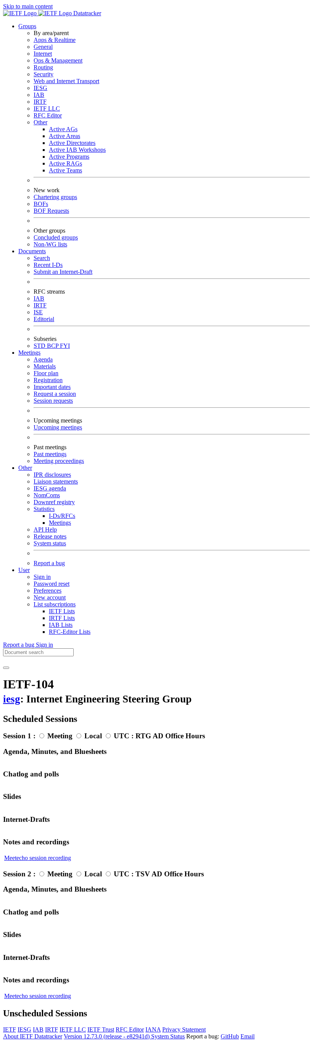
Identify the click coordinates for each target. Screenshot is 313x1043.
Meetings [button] (29, 352)
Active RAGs (65, 163)
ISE (38, 312)
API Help (45, 529)
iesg (11, 699)
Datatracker (86, 13)
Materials (45, 366)
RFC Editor (48, 115)
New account (50, 597)
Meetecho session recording (37, 858)
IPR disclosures (52, 474)
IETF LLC (47, 108)
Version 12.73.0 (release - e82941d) (107, 1036)
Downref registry (54, 502)
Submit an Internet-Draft (63, 271)
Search (42, 258)
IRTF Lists (62, 618)
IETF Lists (62, 611)
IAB (39, 95)
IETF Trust (100, 1029)
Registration (48, 380)
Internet (43, 53)
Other (40, 122)
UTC (121, 736)
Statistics (44, 509)
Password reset (51, 583)
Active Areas (64, 136)
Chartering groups (55, 197)
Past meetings (50, 454)
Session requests (53, 400)
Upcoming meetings (58, 427)
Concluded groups (56, 237)
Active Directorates (72, 143)
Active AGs (63, 129)
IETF (9, 1029)
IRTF (40, 101)
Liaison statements (56, 481)
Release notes (50, 536)
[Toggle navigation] (6, 668)
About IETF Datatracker (32, 1036)
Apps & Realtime (55, 40)
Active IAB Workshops (77, 149)
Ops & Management (58, 60)
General (43, 46)
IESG (40, 88)
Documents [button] (32, 251)
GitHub (230, 1036)
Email (247, 1036)
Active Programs (69, 156)
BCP (53, 345)
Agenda (43, 359)
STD (40, 345)
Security (43, 74)
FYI (65, 345)
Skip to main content (28, 6)
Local (93, 736)
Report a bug (49, 563)
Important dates (52, 387)
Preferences (47, 590)
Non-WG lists (50, 244)
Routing (43, 67)
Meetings (60, 522)
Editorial (44, 319)
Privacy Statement (184, 1029)
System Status (168, 1036)
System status (50, 543)
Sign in (42, 577)
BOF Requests (51, 210)
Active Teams (65, 170)
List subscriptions (55, 604)
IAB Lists (61, 625)
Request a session (55, 394)
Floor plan (46, 373)
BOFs (41, 204)
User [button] (24, 570)
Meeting (60, 736)
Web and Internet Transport (66, 81)
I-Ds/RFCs (62, 516)
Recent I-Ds (48, 265)
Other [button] (25, 467)
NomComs (47, 495)
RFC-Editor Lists (69, 631)
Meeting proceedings (59, 461)
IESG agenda (50, 488)
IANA (153, 1029)
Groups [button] (27, 26)
